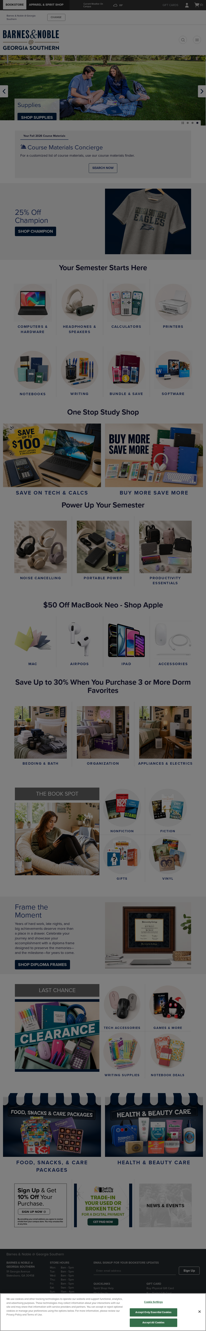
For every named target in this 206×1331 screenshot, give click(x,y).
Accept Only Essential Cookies (153, 1312)
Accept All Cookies (153, 1322)
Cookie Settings (153, 1302)
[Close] (199, 1311)
